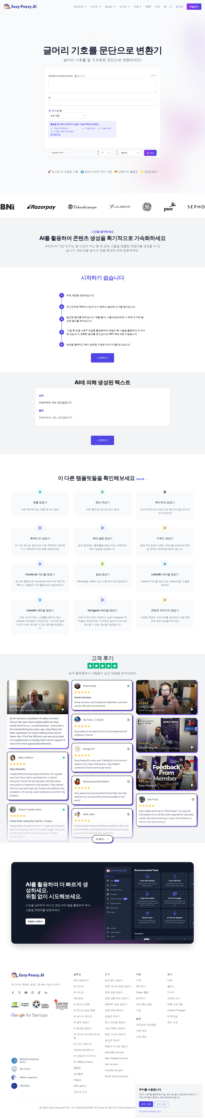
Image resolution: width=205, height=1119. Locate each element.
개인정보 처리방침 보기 (150, 1111)
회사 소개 (172, 1022)
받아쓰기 (81, 76)
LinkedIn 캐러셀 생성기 (40, 610)
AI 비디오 (79, 992)
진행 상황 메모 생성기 (117, 998)
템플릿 (77, 1067)
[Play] (63, 709)
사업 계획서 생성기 (115, 1028)
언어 (117, 153)
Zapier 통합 (142, 992)
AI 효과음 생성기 (83, 1028)
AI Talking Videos (83, 1061)
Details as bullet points (66, 76)
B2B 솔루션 (80, 1085)
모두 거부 (161, 1104)
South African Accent (116, 1076)
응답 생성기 (102, 574)
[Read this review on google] (128, 719)
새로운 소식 (173, 998)
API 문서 (141, 986)
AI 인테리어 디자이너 (85, 1055)
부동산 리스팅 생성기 (116, 1046)
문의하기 (141, 998)
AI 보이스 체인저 (83, 1016)
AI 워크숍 (172, 1016)
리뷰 (169, 980)
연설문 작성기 (112, 1016)
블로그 (171, 986)
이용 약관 (141, 1030)
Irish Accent (111, 1064)
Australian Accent (114, 1052)
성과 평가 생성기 (114, 980)
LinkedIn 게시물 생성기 (165, 574)
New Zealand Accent (116, 1058)
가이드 (171, 992)
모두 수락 (146, 1104)
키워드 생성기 (165, 538)
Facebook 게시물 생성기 (40, 574)
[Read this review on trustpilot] (128, 685)
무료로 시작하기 (35, 921)
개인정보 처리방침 (146, 1024)
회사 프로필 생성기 (115, 1022)
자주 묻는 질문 (144, 1004)
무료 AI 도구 (80, 1091)
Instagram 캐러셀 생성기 (102, 610)
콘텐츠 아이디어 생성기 (165, 610)
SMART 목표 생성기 (116, 1004)
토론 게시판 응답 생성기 (118, 986)
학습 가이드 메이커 (115, 1034)
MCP (148, 6)
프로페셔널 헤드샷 (84, 1049)
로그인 (179, 6)
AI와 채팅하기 (81, 980)
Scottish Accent (114, 1070)
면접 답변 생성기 (114, 992)
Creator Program (176, 1010)
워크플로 (78, 1073)
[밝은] (170, 6)
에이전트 (78, 998)
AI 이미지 (79, 986)
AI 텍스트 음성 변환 (84, 1010)
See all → (141, 479)
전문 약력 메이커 (114, 1010)
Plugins (77, 1079)
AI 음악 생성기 (81, 1022)
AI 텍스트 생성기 (40, 538)
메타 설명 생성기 (102, 538)
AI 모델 (55, 110)
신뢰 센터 (141, 1036)
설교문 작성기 (112, 1040)
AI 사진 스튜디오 (83, 1043)
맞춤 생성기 (40, 502)
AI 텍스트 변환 (81, 1004)
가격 (157, 6)
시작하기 (102, 357)
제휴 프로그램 (174, 1004)
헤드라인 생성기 (164, 502)
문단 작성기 (102, 502)
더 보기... (101, 838)
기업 (138, 1010)
